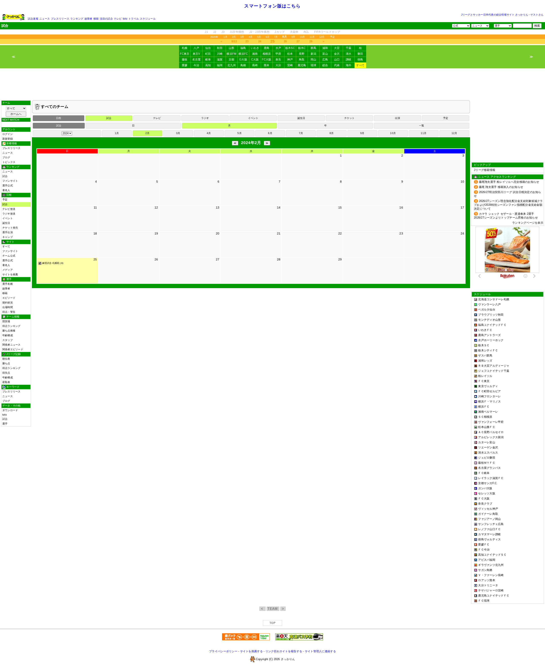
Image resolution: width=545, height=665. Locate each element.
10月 (302, 37)
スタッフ (7, 340)
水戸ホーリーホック (490, 340)
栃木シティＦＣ (488, 350)
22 (340, 233)
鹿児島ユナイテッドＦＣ (493, 595)
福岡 (220, 65)
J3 (223, 31)
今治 (196, 65)
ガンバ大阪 (485, 488)
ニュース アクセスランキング (497, 176)
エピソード (8, 297)
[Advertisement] (272, 84)
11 (95, 207)
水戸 (278, 48)
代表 (337, 65)
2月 (234, 37)
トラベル (133, 18)
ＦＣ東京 (483, 381)
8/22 (234, 41)
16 (401, 207)
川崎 (220, 53)
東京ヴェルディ (488, 386)
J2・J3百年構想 (259, 31)
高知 (208, 65)
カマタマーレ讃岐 (489, 534)
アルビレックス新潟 (490, 437)
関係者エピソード (12, 349)
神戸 (290, 59)
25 (95, 259)
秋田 (220, 48)
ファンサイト (10, 180)
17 (462, 207)
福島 (243, 48)
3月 (242, 37)
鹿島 (267, 48)
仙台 (208, 48)
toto (125, 18)
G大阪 (243, 59)
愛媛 (185, 65)
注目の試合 (106, 18)
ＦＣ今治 (483, 549)
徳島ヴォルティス (489, 539)
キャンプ (7, 237)
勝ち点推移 (8, 330)
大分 (278, 65)
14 (279, 207)
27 (298, 41)
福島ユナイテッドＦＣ (492, 324)
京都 (231, 59)
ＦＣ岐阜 (483, 473)
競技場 (6, 321)
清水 (348, 53)
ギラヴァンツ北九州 (490, 564)
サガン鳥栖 (485, 570)
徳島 (360, 59)
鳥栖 (243, 65)
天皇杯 (294, 31)
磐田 (360, 53)
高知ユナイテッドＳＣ (492, 554)
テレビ (118, 18)
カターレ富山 (486, 442)
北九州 (231, 65)
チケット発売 (10, 227)
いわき (255, 48)
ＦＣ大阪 (483, 498)
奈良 (278, 59)
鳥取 (302, 59)
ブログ (6, 157)
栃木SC (290, 48)
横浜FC (243, 53)
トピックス (8, 162)
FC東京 (184, 53)
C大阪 (255, 59)
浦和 (325, 48)
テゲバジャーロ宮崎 (490, 590)
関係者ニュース (11, 344)
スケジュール (147, 18)
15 (340, 207)
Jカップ (280, 31)
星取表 (6, 382)
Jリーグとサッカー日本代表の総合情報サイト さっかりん (494, 14)
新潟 (313, 53)
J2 (214, 31)
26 (285, 41)
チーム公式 (8, 255)
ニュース (44, 18)
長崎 (255, 65)
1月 (225, 37)
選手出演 (7, 232)
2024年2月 (251, 142)
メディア (7, 269)
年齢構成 (7, 335)
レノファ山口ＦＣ (489, 529)
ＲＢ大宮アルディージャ (493, 365)
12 (156, 207)
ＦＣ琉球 (483, 600)
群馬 (313, 48)
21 (279, 233)
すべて (360, 65)
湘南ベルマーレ (488, 411)
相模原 (266, 53)
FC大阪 (266, 59)
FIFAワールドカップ (327, 31)
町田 (208, 53)
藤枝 (185, 59)
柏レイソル (485, 376)
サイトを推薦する (251, 651)
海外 (348, 65)
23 (247, 41)
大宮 (337, 48)
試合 (4, 176)
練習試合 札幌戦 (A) (53, 263)
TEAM (272, 609)
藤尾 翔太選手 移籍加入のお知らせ (501, 187)
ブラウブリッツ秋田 (490, 314)
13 (217, 207)
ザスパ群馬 (485, 355)
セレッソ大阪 (486, 493)
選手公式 (7, 185)
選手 (4, 423)
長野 (302, 53)
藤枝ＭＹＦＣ (486, 462)
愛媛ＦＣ (483, 544)
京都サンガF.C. (488, 483)
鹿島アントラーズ (489, 335)
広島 (325, 59)
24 (259, 41)
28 (311, 41)
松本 (290, 53)
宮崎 (290, 65)
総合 (325, 65)
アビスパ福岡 (486, 559)
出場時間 (7, 307)
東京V (196, 53)
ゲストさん (537, 14)
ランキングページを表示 (527, 222)
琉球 (313, 65)
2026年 (214, 37)
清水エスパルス (488, 452)
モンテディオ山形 (489, 319)
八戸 (196, 48)
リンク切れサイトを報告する (283, 651)
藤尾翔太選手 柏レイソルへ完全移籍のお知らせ (509, 181)
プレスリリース (60, 18)
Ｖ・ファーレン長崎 (490, 575)
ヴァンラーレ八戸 (489, 304)
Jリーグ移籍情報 (484, 170)
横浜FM (231, 53)
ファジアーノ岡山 (489, 519)
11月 (312, 37)
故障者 (88, 18)
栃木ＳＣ (483, 345)
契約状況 (7, 302)
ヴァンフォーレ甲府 (490, 421)
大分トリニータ (488, 585)
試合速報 (33, 18)
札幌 (185, 48)
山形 (231, 48)
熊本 (267, 65)
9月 (293, 37)
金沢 (337, 53)
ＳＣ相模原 (485, 416)
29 (340, 259)
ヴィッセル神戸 (488, 508)
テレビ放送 (8, 208)
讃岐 (348, 59)
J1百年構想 (237, 31)
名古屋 (196, 59)
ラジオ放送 (8, 213)
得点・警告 (8, 311)
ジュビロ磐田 (486, 457)
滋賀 (220, 59)
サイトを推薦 (10, 274)
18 (95, 233)
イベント (7, 218)
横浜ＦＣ (483, 406)
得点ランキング (11, 326)
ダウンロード (10, 410)
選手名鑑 (7, 283)
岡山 (313, 59)
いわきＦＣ (485, 330)
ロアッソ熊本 (486, 580)
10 (462, 181)
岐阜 (208, 59)
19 (156, 233)
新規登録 (7, 138)
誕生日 (6, 223)
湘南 (255, 53)
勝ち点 (6, 363)
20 (217, 233)
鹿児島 (302, 65)
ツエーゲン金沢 (488, 447)
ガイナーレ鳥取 (488, 513)
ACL (306, 31)
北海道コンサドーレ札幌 (493, 299)
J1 (206, 31)
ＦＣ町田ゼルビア (489, 391)
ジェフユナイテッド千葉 (493, 370)
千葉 (348, 48)
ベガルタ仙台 (486, 309)
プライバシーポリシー (223, 651)
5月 (259, 37)
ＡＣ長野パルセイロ (490, 432)
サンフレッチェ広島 (490, 524)
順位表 (6, 358)
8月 (332, 133)
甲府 (278, 53)
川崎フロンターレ (489, 396)
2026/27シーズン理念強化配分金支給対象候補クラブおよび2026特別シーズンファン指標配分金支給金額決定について (508, 204)
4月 (250, 37)
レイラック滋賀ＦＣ (490, 478)
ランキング (76, 18)
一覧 (421, 125)
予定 (332, 37)
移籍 (96, 18)
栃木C (302, 48)
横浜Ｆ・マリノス (489, 401)
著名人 (6, 190)
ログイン (7, 134)
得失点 (6, 372)
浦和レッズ (485, 360)
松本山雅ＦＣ (486, 427)
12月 (321, 37)
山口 (337, 59)
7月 (276, 37)
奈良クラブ (485, 503)
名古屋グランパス (489, 467)
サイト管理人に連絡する (320, 651)
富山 (325, 53)
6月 (267, 37)
